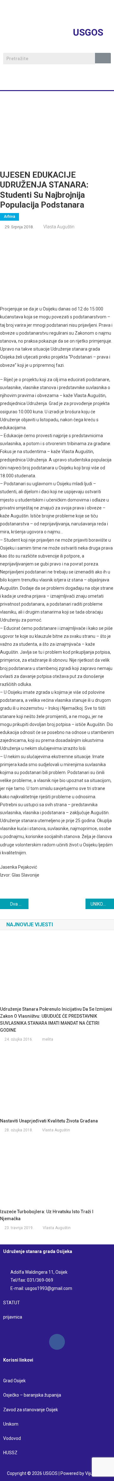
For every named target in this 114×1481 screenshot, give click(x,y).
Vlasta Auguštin (58, 226)
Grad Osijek (14, 1380)
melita (47, 1039)
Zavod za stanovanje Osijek (30, 1409)
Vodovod (12, 1438)
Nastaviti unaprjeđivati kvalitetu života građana (49, 1120)
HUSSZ (10, 1452)
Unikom (10, 1424)
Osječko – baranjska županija (32, 1395)
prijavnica (12, 1317)
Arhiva (9, 216)
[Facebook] (57, 1342)
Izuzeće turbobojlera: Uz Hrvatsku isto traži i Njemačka (46, 1215)
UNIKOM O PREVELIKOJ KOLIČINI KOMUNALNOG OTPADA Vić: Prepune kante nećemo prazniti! (102, 904)
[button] (57, 81)
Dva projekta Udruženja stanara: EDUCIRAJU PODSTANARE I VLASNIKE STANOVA (19, 904)
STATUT (11, 1302)
